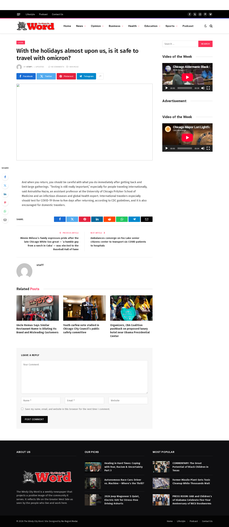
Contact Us (57, 14)
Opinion (96, 25)
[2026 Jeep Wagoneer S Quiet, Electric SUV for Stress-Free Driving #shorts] (93, 499)
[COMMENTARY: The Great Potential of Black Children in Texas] (161, 466)
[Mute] (203, 88)
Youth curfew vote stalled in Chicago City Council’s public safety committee (81, 329)
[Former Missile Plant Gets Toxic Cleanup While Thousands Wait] (161, 483)
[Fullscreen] (208, 88)
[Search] (211, 26)
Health (132, 25)
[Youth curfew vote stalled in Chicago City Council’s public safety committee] (84, 308)
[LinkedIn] (5, 194)
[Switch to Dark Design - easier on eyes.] (206, 26)
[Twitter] (5, 185)
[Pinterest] (5, 202)
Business (114, 25)
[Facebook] (5, 177)
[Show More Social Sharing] (100, 76)
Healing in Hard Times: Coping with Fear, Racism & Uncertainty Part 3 (123, 467)
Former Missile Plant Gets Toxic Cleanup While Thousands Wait (191, 481)
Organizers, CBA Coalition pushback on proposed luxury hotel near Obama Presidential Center (130, 331)
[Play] (166, 88)
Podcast (43, 14)
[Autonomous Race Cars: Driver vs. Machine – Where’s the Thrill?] (93, 483)
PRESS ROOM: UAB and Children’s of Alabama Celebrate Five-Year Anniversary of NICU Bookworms (192, 500)
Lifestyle (30, 14)
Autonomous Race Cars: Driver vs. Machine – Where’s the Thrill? (124, 481)
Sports (170, 25)
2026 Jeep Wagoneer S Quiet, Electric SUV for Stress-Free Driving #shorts (121, 500)
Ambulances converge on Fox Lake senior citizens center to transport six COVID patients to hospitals (118, 242)
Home (67, 25)
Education (151, 25)
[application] (187, 77)
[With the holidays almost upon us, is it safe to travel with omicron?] (84, 122)
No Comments (57, 67)
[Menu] (18, 14)
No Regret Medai (69, 521)
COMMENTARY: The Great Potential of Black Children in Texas (190, 467)
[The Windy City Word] (35, 26)
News (79, 25)
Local (21, 42)
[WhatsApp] (5, 211)
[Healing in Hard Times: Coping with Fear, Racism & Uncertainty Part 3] (93, 466)
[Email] (5, 219)
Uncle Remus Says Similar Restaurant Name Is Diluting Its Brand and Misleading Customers (37, 329)
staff (29, 67)
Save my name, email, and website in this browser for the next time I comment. (67, 409)
